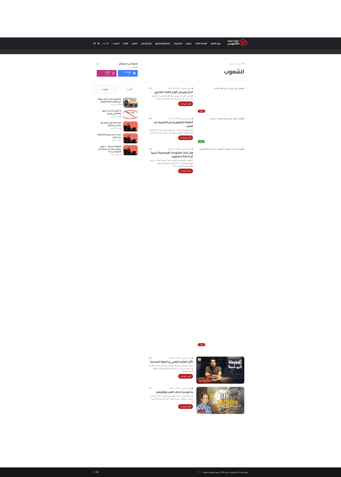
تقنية (125, 43)
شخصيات (178, 43)
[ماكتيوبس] (237, 42)
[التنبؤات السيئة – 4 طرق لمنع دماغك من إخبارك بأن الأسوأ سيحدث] (130, 150)
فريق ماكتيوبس (186, 88)
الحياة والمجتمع (162, 43)
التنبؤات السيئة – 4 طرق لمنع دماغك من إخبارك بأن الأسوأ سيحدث (109, 149)
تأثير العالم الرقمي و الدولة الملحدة (171, 361)
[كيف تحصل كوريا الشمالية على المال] (130, 138)
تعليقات (105, 89)
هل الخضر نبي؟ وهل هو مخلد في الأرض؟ (111, 124)
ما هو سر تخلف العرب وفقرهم (174, 391)
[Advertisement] (170, 18)
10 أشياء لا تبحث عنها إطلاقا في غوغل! (111, 112)
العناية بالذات (201, 43)
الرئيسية (239, 64)
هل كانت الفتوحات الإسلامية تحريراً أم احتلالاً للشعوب (172, 154)
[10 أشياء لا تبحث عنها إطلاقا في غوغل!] (130, 115)
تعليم (134, 43)
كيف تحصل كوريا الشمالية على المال (109, 136)
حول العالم (216, 43)
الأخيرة (130, 89)
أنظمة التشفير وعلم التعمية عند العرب (173, 124)
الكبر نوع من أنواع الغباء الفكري (173, 91)
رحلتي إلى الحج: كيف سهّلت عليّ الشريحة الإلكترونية (109, 100)
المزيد (116, 43)
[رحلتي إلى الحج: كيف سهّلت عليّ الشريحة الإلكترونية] (130, 103)
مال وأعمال (146, 43)
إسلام (188, 43)
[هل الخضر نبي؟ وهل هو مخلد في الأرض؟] (130, 126)
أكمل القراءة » (185, 104)
